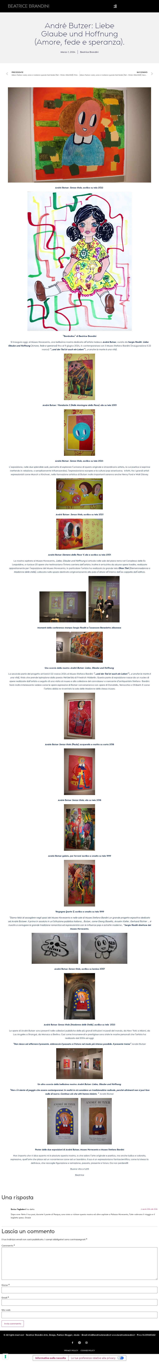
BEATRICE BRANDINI (28, 6)
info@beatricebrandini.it (99, 1335)
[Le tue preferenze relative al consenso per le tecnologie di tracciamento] (5, 1357)
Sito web (6, 1310)
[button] (115, 6)
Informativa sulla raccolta (50, 1358)
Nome (6, 1285)
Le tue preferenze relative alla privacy (93, 1358)
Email (5, 1297)
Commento (8, 1245)
